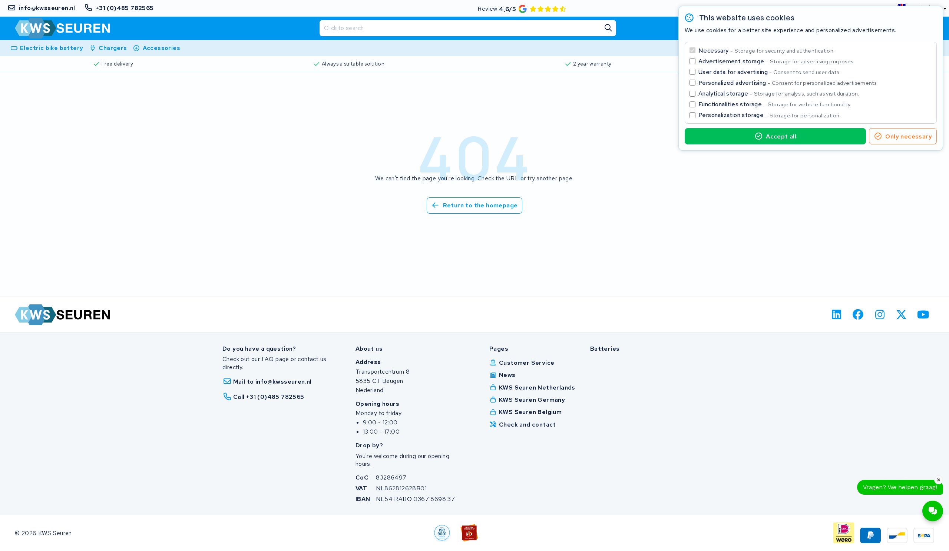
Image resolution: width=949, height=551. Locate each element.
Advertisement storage (776, 61)
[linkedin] (836, 315)
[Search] (608, 28)
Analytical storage (778, 93)
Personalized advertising (787, 83)
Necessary (766, 50)
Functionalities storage (775, 104)
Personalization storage (769, 115)
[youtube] (923, 315)
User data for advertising (769, 72)
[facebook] (858, 315)
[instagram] (880, 315)
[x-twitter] (902, 315)
